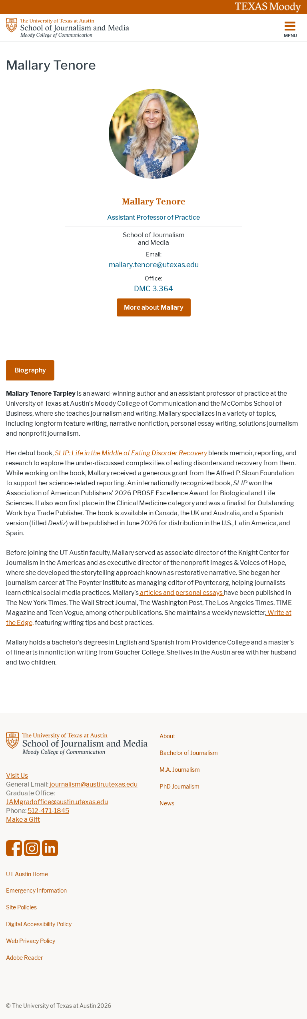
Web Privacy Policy (30, 941)
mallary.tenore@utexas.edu (154, 264)
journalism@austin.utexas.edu (94, 784)
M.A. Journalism (179, 770)
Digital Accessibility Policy (39, 924)
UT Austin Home (27, 874)
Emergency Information (36, 890)
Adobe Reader (24, 958)
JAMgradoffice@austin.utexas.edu (57, 802)
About (167, 736)
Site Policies (21, 907)
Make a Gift (23, 819)
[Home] (67, 28)
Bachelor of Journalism (188, 753)
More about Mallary (153, 307)
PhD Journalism (179, 786)
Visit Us (17, 775)
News (166, 803)
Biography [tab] (30, 370)
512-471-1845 (48, 811)
